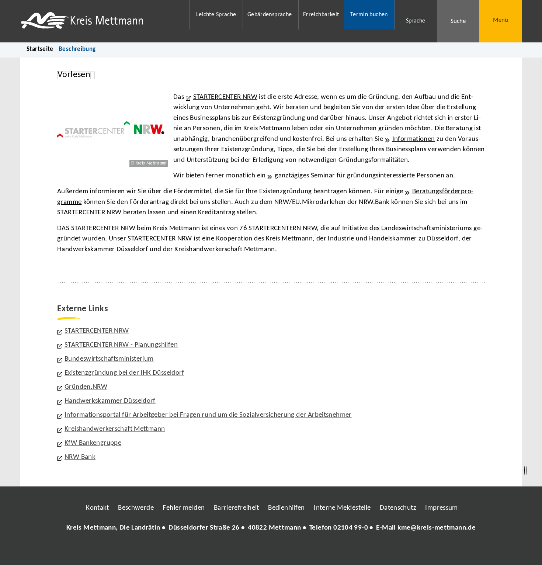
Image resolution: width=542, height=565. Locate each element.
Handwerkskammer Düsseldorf (110, 401)
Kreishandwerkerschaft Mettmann (115, 429)
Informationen (413, 139)
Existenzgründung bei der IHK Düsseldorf (124, 373)
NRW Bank (80, 457)
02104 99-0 (350, 527)
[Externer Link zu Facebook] (220, 550)
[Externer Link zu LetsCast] (320, 550)
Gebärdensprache (269, 15)
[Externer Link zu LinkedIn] (270, 550)
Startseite (40, 49)
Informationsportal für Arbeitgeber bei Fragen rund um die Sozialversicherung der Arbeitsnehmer (208, 415)
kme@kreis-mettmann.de (436, 527)
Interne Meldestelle (342, 508)
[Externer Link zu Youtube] (286, 550)
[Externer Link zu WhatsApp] (303, 550)
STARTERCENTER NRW (225, 97)
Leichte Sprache (216, 15)
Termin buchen (369, 15)
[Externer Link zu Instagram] (237, 550)
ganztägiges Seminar (305, 175)
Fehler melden (184, 508)
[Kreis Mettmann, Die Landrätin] (271, 528)
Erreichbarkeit (321, 15)
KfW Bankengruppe (93, 443)
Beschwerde (136, 508)
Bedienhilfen (286, 508)
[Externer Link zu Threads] (253, 550)
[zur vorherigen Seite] (524, 470)
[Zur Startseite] (100, 21)
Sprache (415, 21)
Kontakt (97, 508)
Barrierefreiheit (236, 508)
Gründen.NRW (86, 387)
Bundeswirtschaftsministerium (109, 359)
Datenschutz (398, 508)
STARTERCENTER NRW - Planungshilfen (121, 345)
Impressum (441, 508)
